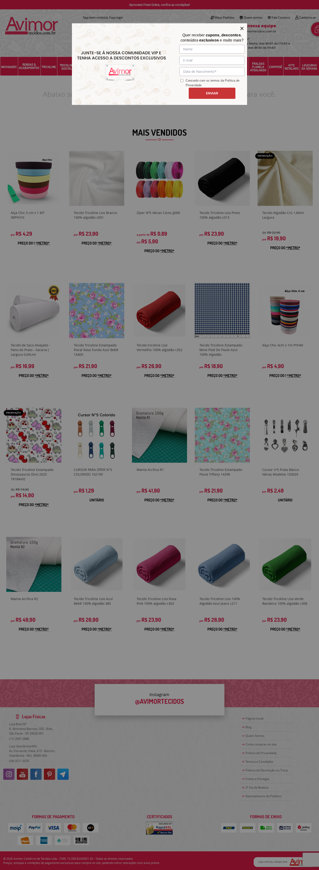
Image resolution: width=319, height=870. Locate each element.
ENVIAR (212, 93)
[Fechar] (242, 28)
